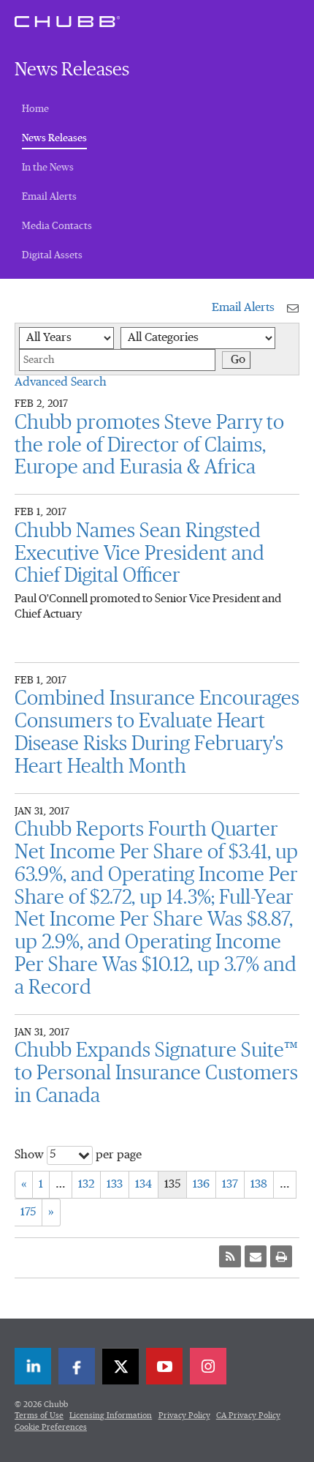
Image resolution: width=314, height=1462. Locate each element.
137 (230, 1185)
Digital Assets (52, 255)
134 (143, 1185)
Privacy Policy (184, 1416)
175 (28, 1212)
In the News (48, 167)
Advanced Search (61, 383)
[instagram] (208, 1366)
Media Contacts (57, 226)
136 (201, 1185)
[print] (281, 1256)
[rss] (230, 1256)
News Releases (54, 137)
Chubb (67, 21)
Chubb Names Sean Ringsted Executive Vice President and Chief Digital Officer (139, 554)
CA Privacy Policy (248, 1416)
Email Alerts (49, 197)
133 (115, 1185)
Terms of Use (39, 1416)
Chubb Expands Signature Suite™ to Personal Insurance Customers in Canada (156, 1073)
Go (238, 360)
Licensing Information (110, 1416)
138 (258, 1185)
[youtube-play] (164, 1366)
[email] (256, 1256)
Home (35, 109)
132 (86, 1185)
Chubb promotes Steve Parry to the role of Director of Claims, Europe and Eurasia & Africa (149, 446)
